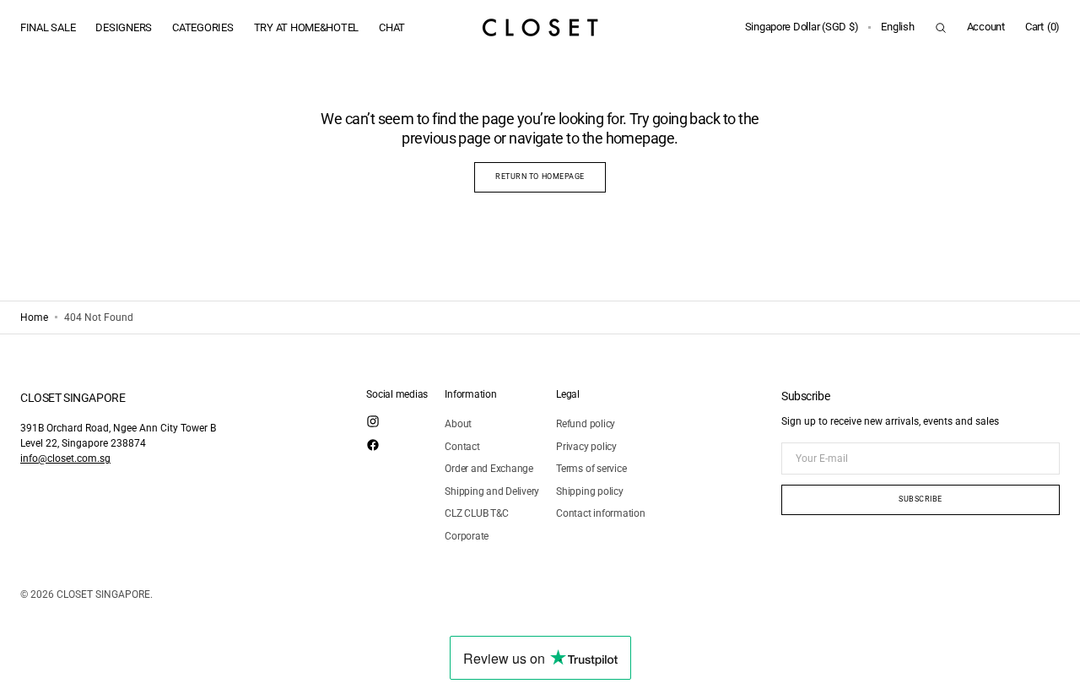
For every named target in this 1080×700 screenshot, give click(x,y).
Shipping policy (589, 491)
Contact (462, 447)
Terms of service (591, 469)
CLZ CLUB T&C (476, 513)
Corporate (467, 536)
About (458, 424)
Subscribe (920, 499)
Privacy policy (586, 447)
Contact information (600, 513)
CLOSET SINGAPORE (103, 594)
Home (34, 317)
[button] (802, 27)
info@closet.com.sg (65, 458)
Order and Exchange (489, 469)
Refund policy (585, 424)
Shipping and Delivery (492, 491)
